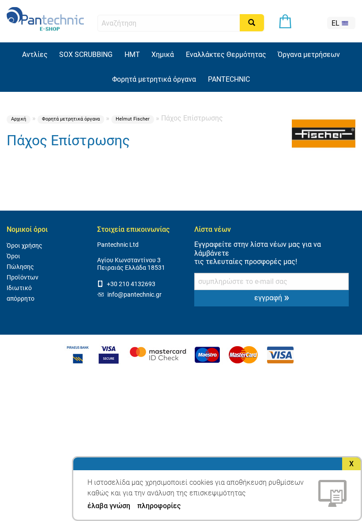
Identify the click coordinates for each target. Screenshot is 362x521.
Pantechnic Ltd (118, 245)
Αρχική (18, 119)
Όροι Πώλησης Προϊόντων (22, 267)
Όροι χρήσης (24, 245)
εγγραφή (271, 297)
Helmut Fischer (133, 119)
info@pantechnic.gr (134, 294)
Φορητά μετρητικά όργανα (71, 119)
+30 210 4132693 (130, 284)
